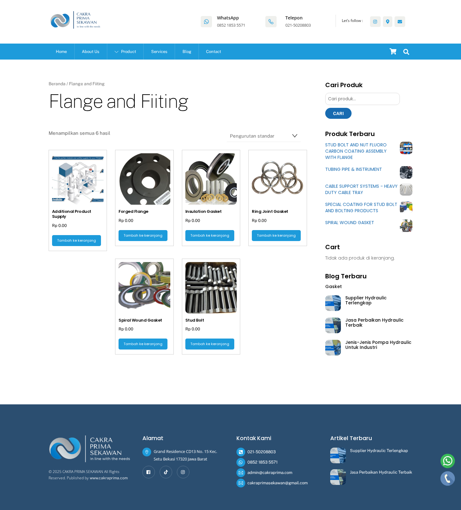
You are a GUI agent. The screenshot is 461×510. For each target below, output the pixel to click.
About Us (90, 51)
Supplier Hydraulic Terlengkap (366, 300)
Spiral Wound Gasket (140, 320)
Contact (213, 51)
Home (61, 51)
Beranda (57, 83)
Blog (187, 51)
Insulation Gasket (203, 211)
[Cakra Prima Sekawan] (75, 26)
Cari (338, 113)
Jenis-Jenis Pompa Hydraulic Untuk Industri (378, 345)
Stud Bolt (194, 320)
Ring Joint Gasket (270, 211)
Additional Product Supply (71, 214)
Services (159, 51)
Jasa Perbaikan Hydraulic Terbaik (374, 323)
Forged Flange (133, 211)
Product (128, 51)
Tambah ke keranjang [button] (76, 240)
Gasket (333, 286)
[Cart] (393, 51)
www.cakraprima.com (109, 478)
